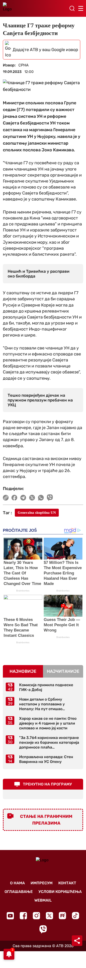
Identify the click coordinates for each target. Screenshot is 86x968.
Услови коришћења (60, 891)
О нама (17, 883)
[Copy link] (6, 498)
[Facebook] (23, 915)
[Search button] (72, 8)
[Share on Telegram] (23, 498)
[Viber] (43, 929)
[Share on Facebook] (14, 498)
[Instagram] (36, 915)
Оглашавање (19, 891)
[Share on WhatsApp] (41, 498)
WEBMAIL (43, 900)
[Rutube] (62, 915)
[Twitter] (49, 915)
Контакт (67, 883)
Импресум (42, 883)
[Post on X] (32, 498)
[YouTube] (10, 915)
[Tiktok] (75, 915)
